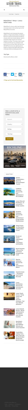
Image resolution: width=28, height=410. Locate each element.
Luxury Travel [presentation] (9, 174)
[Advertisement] (15, 94)
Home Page (11, 14)
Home (6, 404)
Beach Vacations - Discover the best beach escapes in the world (20, 251)
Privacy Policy (15, 406)
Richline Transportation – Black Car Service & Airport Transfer (20, 181)
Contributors (17, 404)
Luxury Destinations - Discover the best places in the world (19, 285)
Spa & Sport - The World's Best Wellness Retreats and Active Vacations (20, 324)
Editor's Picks (8, 406)
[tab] (9, 173)
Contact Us (11, 404)
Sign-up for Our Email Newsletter (14, 80)
